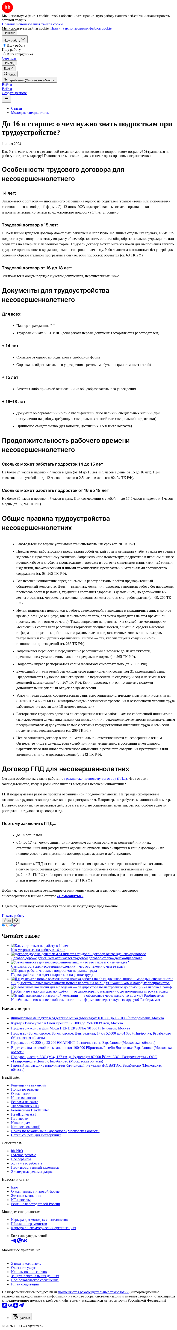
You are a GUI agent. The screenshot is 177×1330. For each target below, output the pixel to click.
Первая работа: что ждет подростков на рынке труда (52, 975)
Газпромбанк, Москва (147, 1018)
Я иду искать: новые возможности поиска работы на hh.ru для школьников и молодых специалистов (90, 983)
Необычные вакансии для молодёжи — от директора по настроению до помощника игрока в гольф (89, 991)
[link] (10, 74)
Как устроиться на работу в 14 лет (38, 950)
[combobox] (21, 1316)
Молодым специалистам (30, 112)
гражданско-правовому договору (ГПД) (95, 778)
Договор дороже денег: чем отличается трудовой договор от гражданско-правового (76, 958)
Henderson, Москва (115, 1028)
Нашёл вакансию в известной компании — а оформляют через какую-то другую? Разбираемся (85, 1000)
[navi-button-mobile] (6, 99)
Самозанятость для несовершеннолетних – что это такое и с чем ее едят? (68, 966)
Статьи (16, 108)
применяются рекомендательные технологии (93, 1292)
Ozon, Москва (112, 1023)
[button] (7, 85)
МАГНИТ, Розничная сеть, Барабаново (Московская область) (107, 1042)
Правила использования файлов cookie (81, 28)
